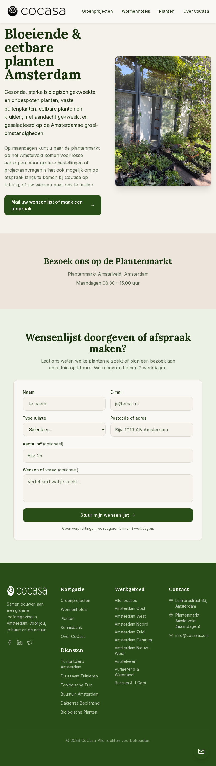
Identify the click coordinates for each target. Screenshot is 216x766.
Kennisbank (71, 627)
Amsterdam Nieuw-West (132, 650)
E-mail (116, 392)
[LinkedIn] (19, 642)
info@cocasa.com (192, 635)
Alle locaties (126, 600)
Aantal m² (43, 444)
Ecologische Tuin (77, 685)
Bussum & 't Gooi (130, 682)
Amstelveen (125, 661)
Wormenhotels (136, 11)
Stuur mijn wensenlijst (104, 515)
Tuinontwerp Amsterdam (72, 664)
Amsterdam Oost (130, 608)
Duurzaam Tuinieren (79, 676)
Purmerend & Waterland (127, 672)
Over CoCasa (196, 11)
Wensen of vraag (50, 469)
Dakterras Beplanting (80, 703)
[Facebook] (9, 642)
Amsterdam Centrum (133, 639)
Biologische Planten (79, 712)
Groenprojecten (97, 11)
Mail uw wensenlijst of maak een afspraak (47, 205)
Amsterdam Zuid (130, 632)
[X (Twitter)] (30, 642)
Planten (166, 11)
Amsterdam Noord (131, 624)
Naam (28, 392)
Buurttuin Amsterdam (79, 694)
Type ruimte (34, 418)
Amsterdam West (130, 616)
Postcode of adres (128, 418)
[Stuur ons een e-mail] (201, 751)
